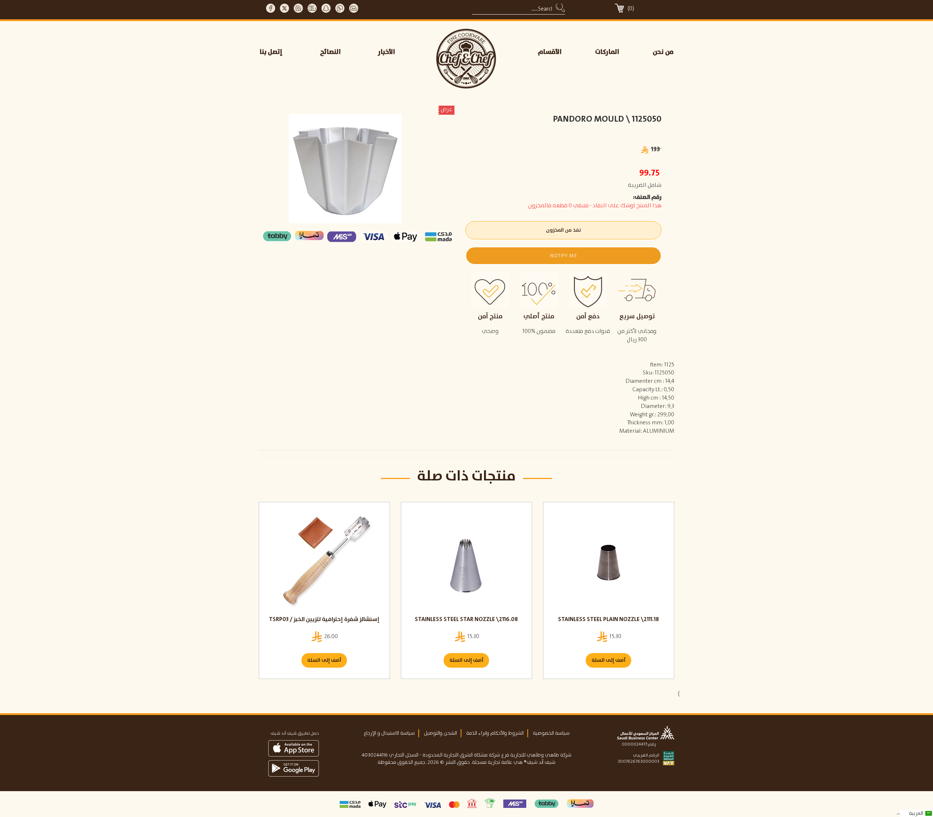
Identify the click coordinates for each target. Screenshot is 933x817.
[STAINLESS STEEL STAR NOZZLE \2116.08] (466, 562)
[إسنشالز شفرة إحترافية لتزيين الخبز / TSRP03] (324, 562)
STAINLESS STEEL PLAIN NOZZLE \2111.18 (608, 619)
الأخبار (386, 52)
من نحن (663, 52)
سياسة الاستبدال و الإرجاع (389, 733)
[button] (563, 256)
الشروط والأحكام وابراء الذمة (495, 733)
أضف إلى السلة (324, 660)
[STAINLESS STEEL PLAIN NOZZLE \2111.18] (609, 562)
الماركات (607, 52)
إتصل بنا (270, 52)
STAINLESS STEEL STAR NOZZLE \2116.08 (466, 619)
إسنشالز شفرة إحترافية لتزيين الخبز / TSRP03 (324, 619)
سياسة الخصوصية (551, 733)
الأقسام (550, 52)
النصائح (330, 52)
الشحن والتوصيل (440, 733)
